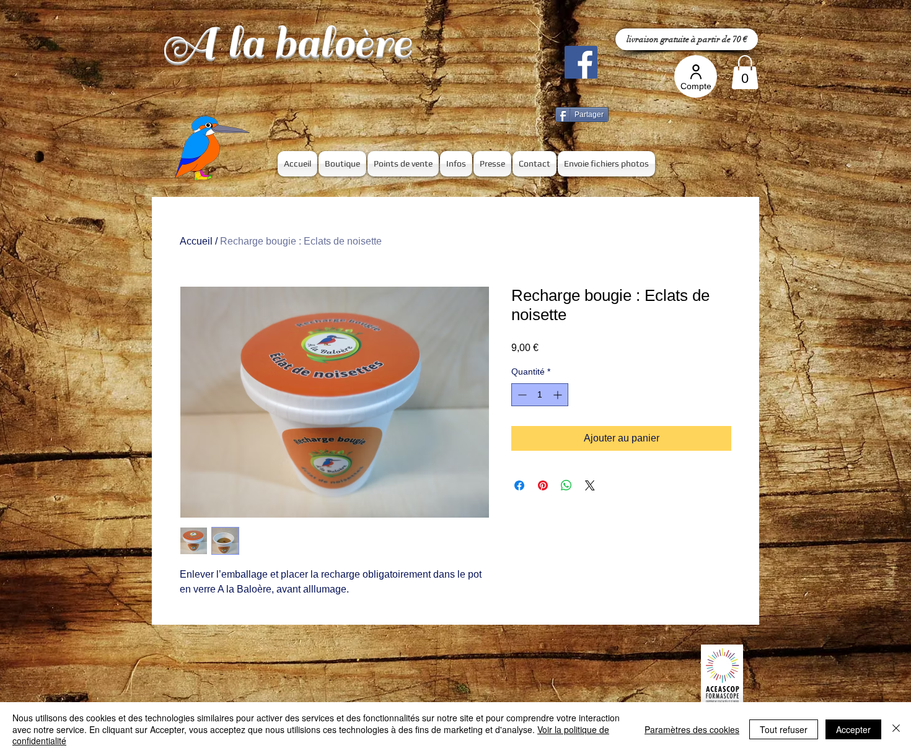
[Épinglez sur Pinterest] (542, 485)
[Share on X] (590, 485)
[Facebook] (581, 62)
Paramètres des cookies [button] (692, 729)
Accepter (853, 729)
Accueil (196, 241)
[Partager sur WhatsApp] (566, 485)
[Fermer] (896, 729)
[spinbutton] (540, 395)
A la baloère (286, 43)
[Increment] (558, 395)
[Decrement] (521, 395)
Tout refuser (784, 729)
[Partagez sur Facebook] (519, 485)
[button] (745, 72)
